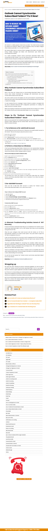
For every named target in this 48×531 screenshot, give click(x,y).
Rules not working (10, 428)
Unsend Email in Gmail (10, 441)
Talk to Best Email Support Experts (22, 530)
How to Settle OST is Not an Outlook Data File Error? (21, 298)
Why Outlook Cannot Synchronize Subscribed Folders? (16, 73)
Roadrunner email (10, 426)
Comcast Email (9, 370)
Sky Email (8, 432)
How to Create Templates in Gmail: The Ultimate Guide (17, 346)
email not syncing (9, 381)
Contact (43, 2)
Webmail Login (9, 450)
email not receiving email (11, 378)
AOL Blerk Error (9, 353)
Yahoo (7, 452)
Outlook (9, 9)
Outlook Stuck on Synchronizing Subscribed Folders (13, 317)
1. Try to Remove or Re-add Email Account (15, 76)
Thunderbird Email (10, 437)
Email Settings (9, 391)
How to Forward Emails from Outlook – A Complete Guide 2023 (24, 301)
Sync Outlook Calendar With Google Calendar (16, 434)
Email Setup (8, 394)
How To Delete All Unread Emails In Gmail (14, 406)
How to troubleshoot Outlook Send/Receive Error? (21, 259)
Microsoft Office (9, 417)
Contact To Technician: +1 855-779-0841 (34, 5)
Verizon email (9, 447)
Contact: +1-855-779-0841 (24, 479)
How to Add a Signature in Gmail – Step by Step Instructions (18, 343)
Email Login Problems (10, 376)
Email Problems (9, 389)
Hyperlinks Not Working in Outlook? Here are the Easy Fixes (23, 303)
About (30, 2)
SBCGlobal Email (9, 430)
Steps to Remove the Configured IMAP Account (18, 80)
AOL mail (8, 357)
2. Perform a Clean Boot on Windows (14, 77)
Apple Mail (8, 359)
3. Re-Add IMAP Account (12, 79)
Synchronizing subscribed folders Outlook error (34, 317)
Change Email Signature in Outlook (13, 366)
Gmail (7, 398)
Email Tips (8, 396)
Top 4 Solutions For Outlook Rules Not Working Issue (21, 306)
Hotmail (7, 400)
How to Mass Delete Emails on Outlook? (14, 339)
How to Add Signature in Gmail (12, 402)
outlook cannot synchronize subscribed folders (15, 315)
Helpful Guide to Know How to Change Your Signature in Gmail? (19, 337)
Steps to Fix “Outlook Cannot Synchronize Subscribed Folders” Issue (19, 75)
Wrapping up (8, 84)
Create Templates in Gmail (11, 372)
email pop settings (10, 387)
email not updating (10, 383)
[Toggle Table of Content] (31, 72)
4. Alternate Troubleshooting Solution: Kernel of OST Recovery (19, 83)
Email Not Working (10, 385)
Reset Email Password (10, 424)
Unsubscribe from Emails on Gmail (13, 445)
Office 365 (19, 48)
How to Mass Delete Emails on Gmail (13, 409)
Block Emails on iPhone (11, 363)
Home (27, 2)
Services (35, 2)
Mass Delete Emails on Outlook (12, 415)
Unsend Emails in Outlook (11, 443)
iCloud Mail (8, 411)
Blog (39, 2)
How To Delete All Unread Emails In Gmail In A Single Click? (18, 341)
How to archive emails (10, 404)
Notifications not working (11, 419)
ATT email (8, 361)
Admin (16, 289)
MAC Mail (8, 413)
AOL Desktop (8, 355)
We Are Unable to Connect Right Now (18, 143)
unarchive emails (9, 439)
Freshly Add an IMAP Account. (14, 81)
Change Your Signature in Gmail (12, 368)
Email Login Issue (9, 374)
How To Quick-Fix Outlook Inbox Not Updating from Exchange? (25, 66)
